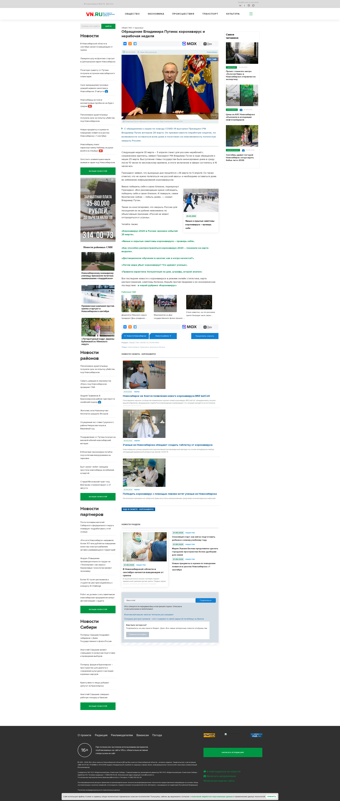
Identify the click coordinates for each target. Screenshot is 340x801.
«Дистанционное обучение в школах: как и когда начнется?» (158, 258)
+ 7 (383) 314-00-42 (110, 775)
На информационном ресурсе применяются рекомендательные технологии (107, 782)
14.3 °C (101, 4)
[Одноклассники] (130, 43)
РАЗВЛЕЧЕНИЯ (233, 150)
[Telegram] (135, 43)
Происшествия (183, 13)
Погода (157, 735)
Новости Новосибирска (136, 336)
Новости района (162, 336)
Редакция (101, 735)
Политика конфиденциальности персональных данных (99, 790)
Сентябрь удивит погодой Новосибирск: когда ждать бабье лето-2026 (240, 158)
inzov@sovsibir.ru (147, 775)
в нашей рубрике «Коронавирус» (157, 285)
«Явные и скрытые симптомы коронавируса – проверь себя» (158, 241)
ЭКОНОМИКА (231, 110)
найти (108, 26)
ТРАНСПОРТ (231, 67)
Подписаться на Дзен (137, 634)
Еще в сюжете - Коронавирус (138, 509)
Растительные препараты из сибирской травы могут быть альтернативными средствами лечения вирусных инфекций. (169, 498)
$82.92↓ (109, 4)
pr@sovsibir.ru (114, 777)
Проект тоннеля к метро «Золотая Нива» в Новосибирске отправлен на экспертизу (241, 75)
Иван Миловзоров (148, 52)
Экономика (156, 13)
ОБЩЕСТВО (141, 565)
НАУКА (136, 392)
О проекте (84, 735)
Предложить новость (205, 336)
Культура (233, 13)
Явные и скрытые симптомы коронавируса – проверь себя (199, 225)
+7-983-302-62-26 (135, 777)
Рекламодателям (122, 735)
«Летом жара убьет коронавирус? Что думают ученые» (154, 264)
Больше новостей (98, 171)
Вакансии (142, 735)
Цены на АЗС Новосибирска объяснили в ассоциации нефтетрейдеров (240, 117)
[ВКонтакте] (125, 43)
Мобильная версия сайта (218, 780)
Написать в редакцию (233, 753)
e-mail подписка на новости (224, 771)
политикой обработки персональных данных (212, 796)
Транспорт (210, 13)
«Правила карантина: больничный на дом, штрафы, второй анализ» (162, 271)
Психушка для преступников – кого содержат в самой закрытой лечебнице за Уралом (164, 619)
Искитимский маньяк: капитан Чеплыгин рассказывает (149, 614)
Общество (132, 13)
